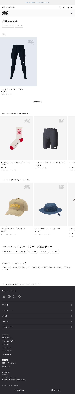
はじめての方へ (7, 338)
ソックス (54, 252)
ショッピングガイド (9, 341)
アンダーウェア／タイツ (27, 284)
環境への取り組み (8, 363)
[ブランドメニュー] (71, 13)
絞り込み (20, 390)
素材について (6, 354)
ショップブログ (7, 351)
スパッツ (44, 252)
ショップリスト (7, 344)
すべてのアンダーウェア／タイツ (15, 252)
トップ (3, 284)
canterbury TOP (13, 284)
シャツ (33, 252)
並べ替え (57, 390)
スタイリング (6, 347)
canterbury (7, 25)
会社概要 (5, 366)
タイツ (18, 25)
